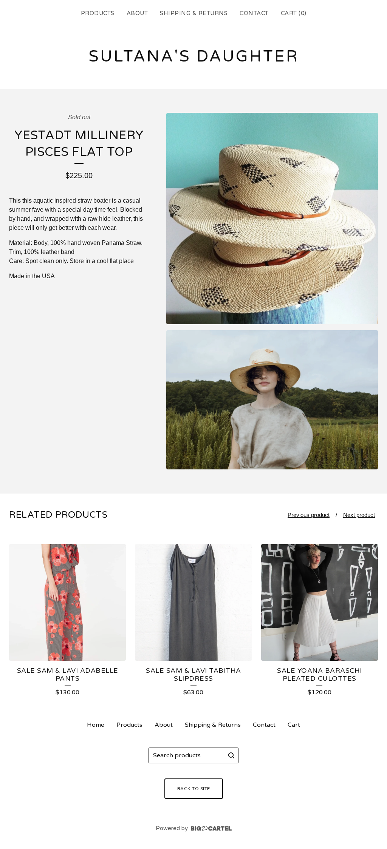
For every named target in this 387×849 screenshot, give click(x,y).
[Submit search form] (231, 755)
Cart (294, 725)
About (137, 13)
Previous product (309, 515)
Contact (254, 13)
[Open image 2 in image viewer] (272, 399)
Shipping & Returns (194, 13)
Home (95, 725)
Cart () (294, 13)
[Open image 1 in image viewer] (272, 218)
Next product (359, 515)
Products (98, 13)
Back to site (193, 788)
